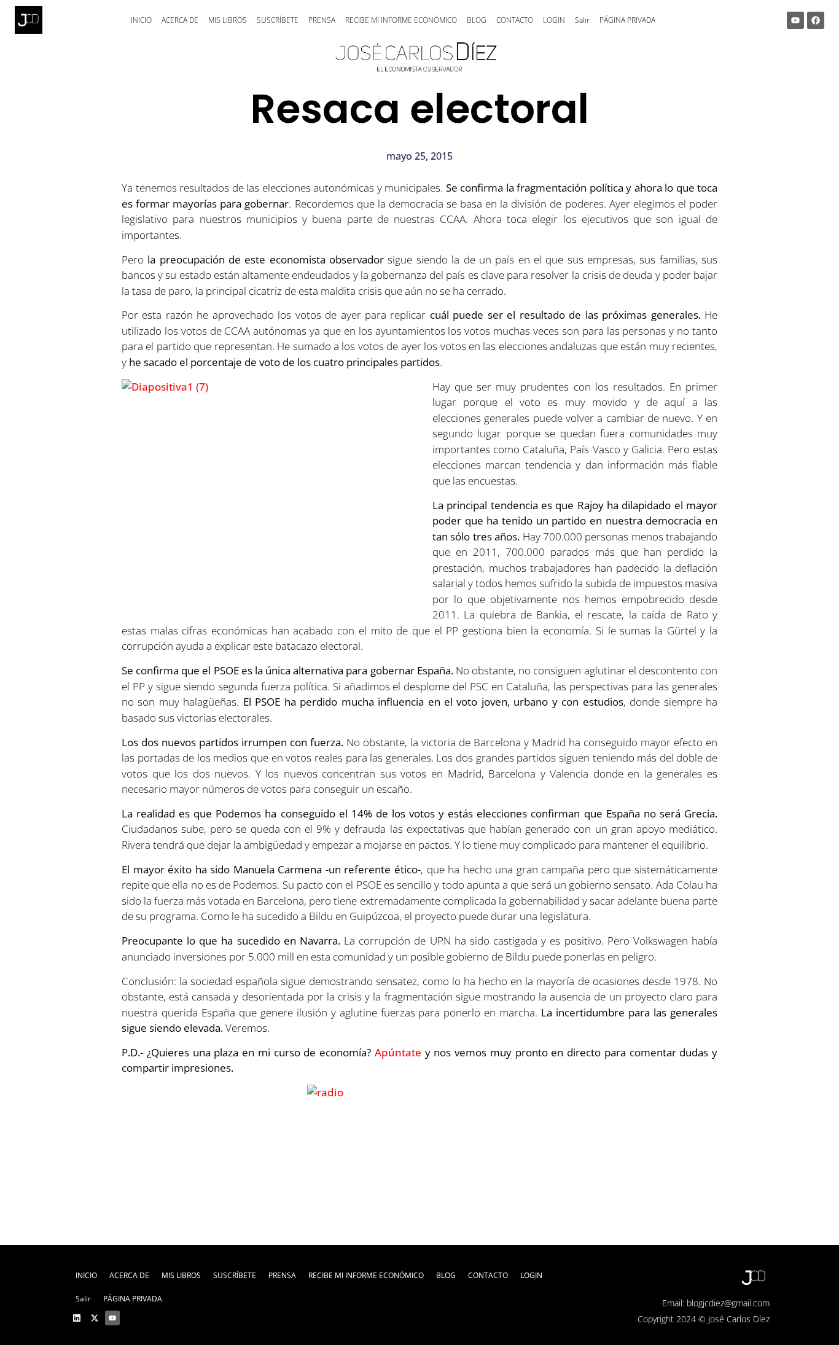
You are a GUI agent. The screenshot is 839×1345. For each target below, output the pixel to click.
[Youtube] (795, 20)
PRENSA (321, 20)
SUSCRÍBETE (278, 20)
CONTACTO (514, 20)
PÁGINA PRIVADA (627, 20)
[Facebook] (815, 20)
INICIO (141, 20)
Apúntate (398, 1052)
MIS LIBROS (227, 20)
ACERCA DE (180, 20)
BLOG (476, 20)
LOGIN (554, 20)
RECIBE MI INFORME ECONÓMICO (401, 20)
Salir (582, 20)
